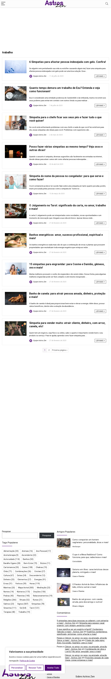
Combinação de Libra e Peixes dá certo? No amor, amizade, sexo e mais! (81, 650)
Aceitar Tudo (53, 668)
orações (39, 592)
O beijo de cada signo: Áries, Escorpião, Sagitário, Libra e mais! (81, 641)
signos (22, 604)
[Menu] (3, 3)
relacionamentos (42, 596)
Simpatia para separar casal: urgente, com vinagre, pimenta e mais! (81, 624)
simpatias (38, 604)
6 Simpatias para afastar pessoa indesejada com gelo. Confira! (67, 61)
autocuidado (12, 559)
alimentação (11, 551)
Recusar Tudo (35, 668)
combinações (23, 571)
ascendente (29, 555)
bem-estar (30, 563)
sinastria (10, 608)
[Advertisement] (55, 28)
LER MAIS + (100, 76)
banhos (28, 559)
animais (27, 551)
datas (21, 575)
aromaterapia (11, 555)
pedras (9, 596)
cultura (9, 575)
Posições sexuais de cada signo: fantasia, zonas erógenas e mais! (83, 659)
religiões (10, 600)
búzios (45, 563)
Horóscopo (76, 547)
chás (8, 571)
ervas (8, 583)
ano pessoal (43, 551)
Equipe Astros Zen (39, 76)
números (23, 592)
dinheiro (9, 579)
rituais (25, 600)
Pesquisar (6, 531)
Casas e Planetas (78, 576)
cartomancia (11, 567)
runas (37, 600)
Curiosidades (77, 561)
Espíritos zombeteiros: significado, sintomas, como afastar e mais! (82, 633)
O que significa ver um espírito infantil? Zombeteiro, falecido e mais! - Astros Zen (80, 630)
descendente (37, 575)
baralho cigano (12, 563)
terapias (9, 612)
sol (23, 608)
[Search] (107, 3)
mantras (9, 588)
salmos (9, 604)
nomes (9, 592)
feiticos (21, 583)
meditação (43, 588)
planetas (23, 596)
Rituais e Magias (78, 606)
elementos (24, 579)
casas (27, 567)
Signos (49, 674)
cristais (39, 571)
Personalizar (17, 668)
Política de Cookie (27, 661)
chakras (41, 567)
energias (40, 579)
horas (35, 583)
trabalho (24, 612)
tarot (34, 608)
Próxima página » (59, 350)
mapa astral (26, 588)
